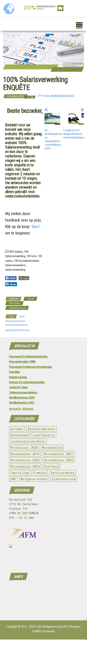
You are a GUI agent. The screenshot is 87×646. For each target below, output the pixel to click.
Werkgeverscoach (17, 307)
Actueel (30, 298)
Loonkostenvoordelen (28, 441)
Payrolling (14, 372)
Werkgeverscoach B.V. (55, 626)
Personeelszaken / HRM (22, 361)
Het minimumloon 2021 (21, 402)
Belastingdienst (41, 429)
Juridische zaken (18, 387)
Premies (39, 473)
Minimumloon (52, 447)
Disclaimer (49, 631)
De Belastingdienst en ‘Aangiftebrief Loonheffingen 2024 (53, 139)
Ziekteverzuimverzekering (23, 392)
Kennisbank (14, 303)
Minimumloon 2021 (58, 454)
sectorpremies (62, 473)
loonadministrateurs (16, 324)
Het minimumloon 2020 (21, 397)
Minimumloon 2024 (25, 466)
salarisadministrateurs (17, 330)
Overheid (51, 466)
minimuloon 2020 (24, 447)
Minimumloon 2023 (58, 460)
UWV (13, 479)
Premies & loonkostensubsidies (27, 382)
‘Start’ (35, 226)
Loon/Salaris (44, 435)
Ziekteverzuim (64, 479)
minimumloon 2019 (25, 454)
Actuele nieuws (21, 409)
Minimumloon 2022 (25, 460)
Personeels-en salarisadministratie (28, 356)
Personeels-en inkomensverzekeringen (30, 366)
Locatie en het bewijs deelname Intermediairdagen (73, 134)
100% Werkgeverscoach (59, 96)
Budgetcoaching (18, 377)
